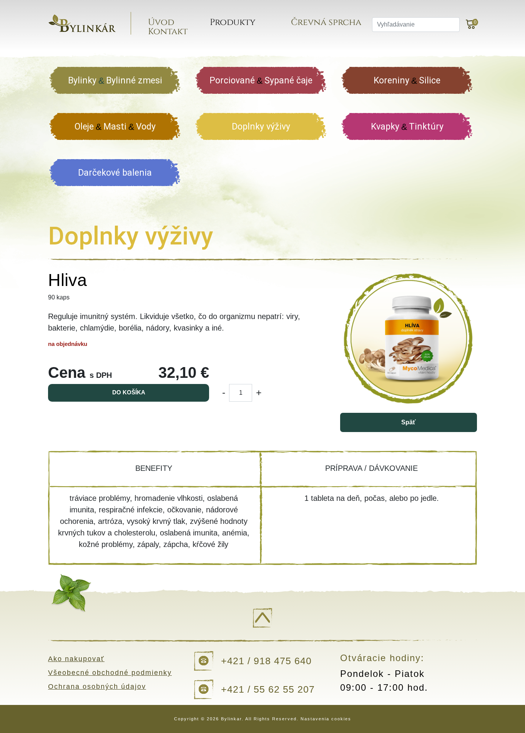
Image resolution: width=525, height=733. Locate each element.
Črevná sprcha (326, 22)
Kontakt (168, 32)
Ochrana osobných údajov (97, 686)
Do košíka (128, 392)
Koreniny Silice (407, 80)
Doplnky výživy (261, 126)
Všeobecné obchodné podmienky (110, 672)
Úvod (161, 22)
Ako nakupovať (76, 659)
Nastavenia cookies (326, 718)
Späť (408, 422)
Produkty (233, 22)
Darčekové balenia (115, 173)
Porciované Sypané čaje (260, 80)
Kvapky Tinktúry (407, 126)
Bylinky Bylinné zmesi (115, 80)
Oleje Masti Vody (115, 126)
